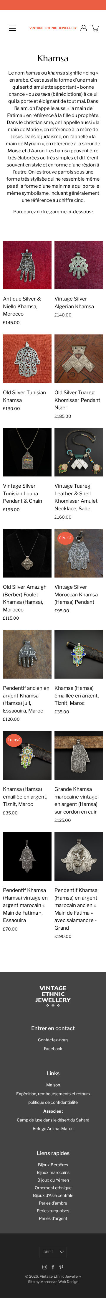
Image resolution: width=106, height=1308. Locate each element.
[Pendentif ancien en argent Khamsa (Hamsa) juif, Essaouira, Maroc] (27, 654)
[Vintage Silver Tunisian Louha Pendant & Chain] (27, 452)
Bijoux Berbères (53, 1164)
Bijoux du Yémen (53, 1179)
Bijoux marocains (53, 1172)
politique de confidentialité (53, 1102)
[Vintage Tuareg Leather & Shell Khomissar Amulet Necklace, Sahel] (78, 452)
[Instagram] (44, 1267)
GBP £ (49, 1252)
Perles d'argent (53, 1218)
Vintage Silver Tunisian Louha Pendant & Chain (22, 493)
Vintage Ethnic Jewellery (60, 1276)
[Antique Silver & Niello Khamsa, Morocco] (27, 265)
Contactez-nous (53, 1039)
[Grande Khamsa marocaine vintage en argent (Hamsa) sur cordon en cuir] (78, 755)
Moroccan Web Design (59, 1281)
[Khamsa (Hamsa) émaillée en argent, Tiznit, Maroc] (78, 654)
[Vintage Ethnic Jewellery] (53, 28)
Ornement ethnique (53, 1187)
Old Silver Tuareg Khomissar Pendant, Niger (78, 400)
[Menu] (12, 28)
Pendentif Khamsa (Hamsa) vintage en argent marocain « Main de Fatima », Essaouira (25, 905)
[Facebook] (53, 1267)
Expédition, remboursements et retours (53, 1093)
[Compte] (83, 28)
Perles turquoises (53, 1210)
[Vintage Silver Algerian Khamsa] (78, 265)
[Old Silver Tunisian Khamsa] (27, 358)
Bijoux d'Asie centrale (53, 1195)
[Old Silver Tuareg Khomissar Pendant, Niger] (78, 358)
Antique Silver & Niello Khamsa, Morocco (22, 306)
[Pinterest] (61, 1267)
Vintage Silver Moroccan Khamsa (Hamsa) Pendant (76, 594)
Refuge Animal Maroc (53, 1128)
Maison (53, 1084)
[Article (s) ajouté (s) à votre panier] (95, 28)
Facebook (53, 1048)
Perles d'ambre (53, 1202)
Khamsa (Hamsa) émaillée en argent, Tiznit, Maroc (76, 695)
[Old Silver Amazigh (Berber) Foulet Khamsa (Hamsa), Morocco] (27, 553)
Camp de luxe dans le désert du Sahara (53, 1119)
